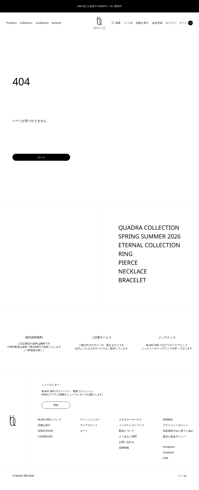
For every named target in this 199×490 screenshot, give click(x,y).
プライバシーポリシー (175, 425)
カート (84, 430)
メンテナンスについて (131, 425)
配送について (126, 430)
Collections (26, 22)
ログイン (171, 22)
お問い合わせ (126, 442)
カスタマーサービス (130, 419)
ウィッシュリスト (90, 419)
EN (125, 22)
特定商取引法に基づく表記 (178, 430)
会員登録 (157, 22)
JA (131, 22)
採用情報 (124, 447)
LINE (165, 458)
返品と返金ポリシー (174, 436)
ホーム (41, 157)
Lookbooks (42, 22)
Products (11, 22)
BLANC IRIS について (49, 419)
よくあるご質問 (128, 436)
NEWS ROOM (45, 430)
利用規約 (168, 419)
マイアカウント (89, 425)
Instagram (169, 446)
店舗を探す (142, 22)
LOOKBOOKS (45, 436)
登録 (55, 405)
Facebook (168, 452)
